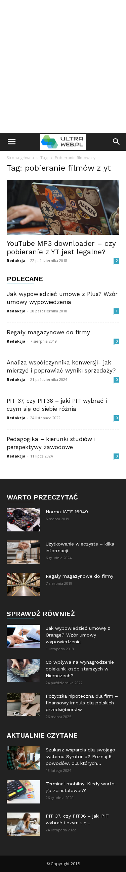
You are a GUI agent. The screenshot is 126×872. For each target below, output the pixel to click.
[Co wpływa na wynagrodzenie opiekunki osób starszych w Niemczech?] (23, 670)
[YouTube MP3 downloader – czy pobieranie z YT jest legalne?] (63, 207)
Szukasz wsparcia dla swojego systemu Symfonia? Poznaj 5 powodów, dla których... (80, 756)
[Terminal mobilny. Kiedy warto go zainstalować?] (23, 791)
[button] (11, 142)
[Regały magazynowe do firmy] (23, 584)
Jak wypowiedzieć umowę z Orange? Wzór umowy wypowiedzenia (78, 634)
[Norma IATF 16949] (23, 519)
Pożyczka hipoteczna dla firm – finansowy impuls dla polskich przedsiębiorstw (82, 702)
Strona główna (20, 158)
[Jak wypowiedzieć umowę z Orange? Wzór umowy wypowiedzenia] (23, 636)
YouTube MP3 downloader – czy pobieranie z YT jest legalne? (61, 247)
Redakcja (16, 260)
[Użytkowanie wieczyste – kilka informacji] (23, 552)
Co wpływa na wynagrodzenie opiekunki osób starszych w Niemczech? (80, 668)
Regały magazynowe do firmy (48, 332)
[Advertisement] (63, 66)
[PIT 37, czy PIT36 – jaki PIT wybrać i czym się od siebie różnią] (23, 824)
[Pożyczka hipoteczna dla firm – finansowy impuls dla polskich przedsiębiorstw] (23, 704)
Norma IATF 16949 (67, 511)
